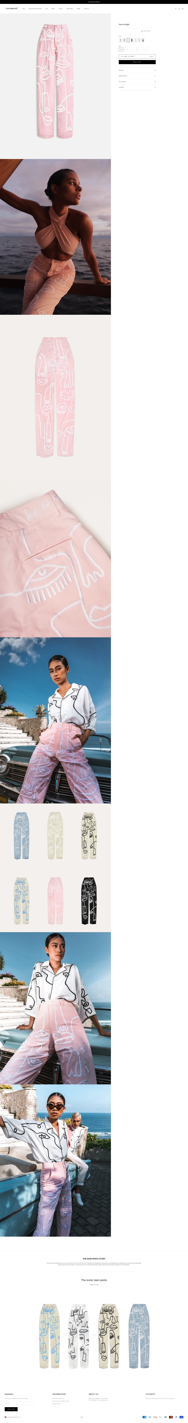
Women (53, 8)
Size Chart (147, 30)
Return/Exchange (56, 1403)
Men (47, 8)
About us (61, 8)
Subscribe (11, 1409)
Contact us (86, 8)
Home (23, 8)
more (37, 1375)
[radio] (120, 40)
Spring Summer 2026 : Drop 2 (35, 8)
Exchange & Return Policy (58, 1398)
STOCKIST (150, 1394)
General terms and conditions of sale (60, 1401)
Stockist (78, 8)
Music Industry (70, 8)
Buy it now (137, 62)
